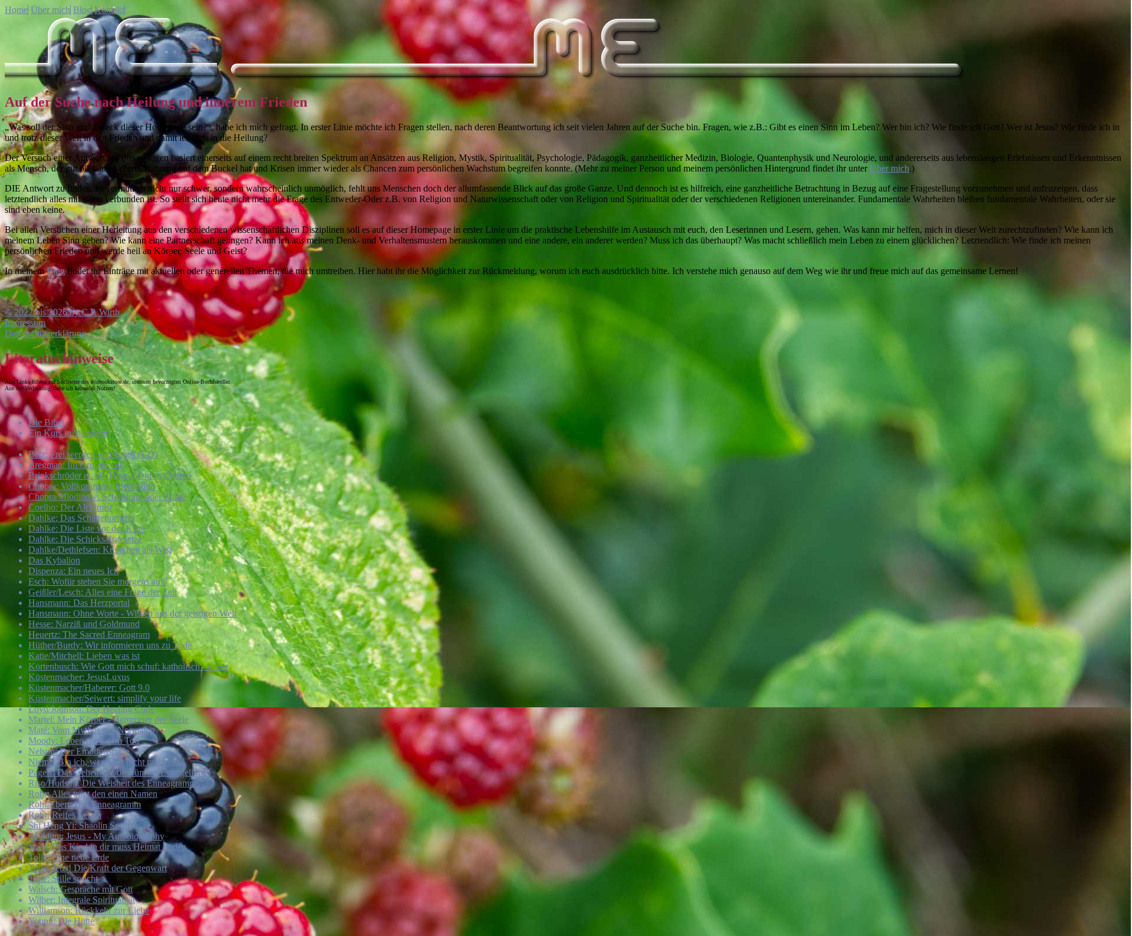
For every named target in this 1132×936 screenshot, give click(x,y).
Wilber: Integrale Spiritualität (81, 900)
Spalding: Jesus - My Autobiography (96, 836)
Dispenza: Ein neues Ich (73, 571)
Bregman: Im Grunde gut (75, 465)
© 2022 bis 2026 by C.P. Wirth (62, 312)
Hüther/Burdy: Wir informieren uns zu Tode (110, 645)
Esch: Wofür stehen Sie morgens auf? (97, 581)
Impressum (25, 323)
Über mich (50, 10)
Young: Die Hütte (61, 921)
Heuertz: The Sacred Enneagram (89, 635)
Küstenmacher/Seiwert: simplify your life (104, 698)
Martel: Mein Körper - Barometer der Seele (108, 719)
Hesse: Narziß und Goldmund (84, 624)
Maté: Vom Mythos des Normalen (91, 730)
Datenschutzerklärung (45, 333)
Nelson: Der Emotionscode (78, 751)
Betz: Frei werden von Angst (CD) (92, 454)
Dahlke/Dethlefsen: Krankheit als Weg (100, 550)
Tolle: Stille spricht (63, 879)
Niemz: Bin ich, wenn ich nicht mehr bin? (106, 762)
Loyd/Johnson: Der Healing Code (91, 709)
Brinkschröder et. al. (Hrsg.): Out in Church (109, 475)
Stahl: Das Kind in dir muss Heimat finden (107, 847)
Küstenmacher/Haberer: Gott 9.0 (89, 688)
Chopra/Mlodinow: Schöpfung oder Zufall (107, 497)
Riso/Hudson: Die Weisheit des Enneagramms (114, 783)
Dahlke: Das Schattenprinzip (81, 518)
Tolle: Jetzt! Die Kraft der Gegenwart (97, 868)
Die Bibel (46, 422)
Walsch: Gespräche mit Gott (80, 889)
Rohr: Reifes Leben (64, 815)
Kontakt (109, 10)
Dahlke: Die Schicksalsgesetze (85, 539)
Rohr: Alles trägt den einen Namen (92, 794)
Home (16, 10)
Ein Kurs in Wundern (68, 433)
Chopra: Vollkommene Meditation (91, 486)
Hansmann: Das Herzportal (79, 603)
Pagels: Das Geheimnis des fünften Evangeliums (118, 772)
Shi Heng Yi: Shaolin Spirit (79, 825)
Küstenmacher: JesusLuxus (79, 677)
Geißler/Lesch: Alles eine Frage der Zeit (102, 592)
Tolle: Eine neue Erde (68, 857)
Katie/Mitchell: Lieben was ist (84, 656)
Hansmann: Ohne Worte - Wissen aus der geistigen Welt (132, 613)
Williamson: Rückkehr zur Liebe (88, 910)
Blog (82, 10)
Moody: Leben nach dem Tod (83, 741)
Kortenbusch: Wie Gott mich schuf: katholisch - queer (128, 666)
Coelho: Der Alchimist (70, 507)
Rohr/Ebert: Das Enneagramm (84, 804)
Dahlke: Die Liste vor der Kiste (86, 528)
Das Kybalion (54, 560)
